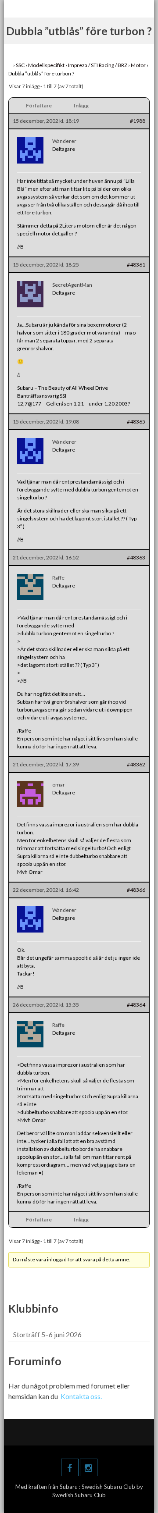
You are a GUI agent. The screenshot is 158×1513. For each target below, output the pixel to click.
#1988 (137, 120)
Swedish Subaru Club (109, 1486)
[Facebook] (70, 1467)
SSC (20, 65)
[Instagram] (88, 1467)
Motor (138, 65)
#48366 (136, 889)
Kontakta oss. (81, 1396)
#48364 (136, 1004)
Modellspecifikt (46, 65)
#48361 (136, 264)
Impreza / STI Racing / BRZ (97, 65)
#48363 (136, 557)
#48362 (136, 764)
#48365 (136, 421)
